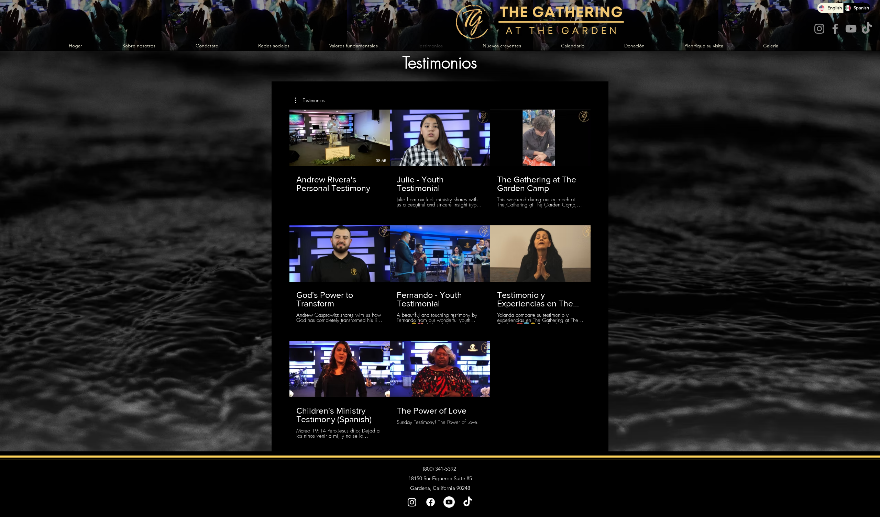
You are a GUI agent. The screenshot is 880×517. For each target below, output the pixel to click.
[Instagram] (819, 28)
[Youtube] (449, 502)
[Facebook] (835, 28)
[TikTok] (866, 28)
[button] (309, 100)
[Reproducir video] (339, 138)
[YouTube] (851, 28)
